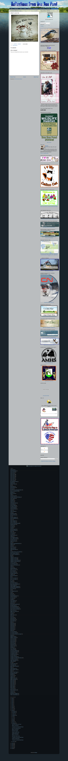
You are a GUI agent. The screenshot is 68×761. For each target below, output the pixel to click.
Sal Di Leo (12, 612)
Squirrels (11, 630)
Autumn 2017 (12, 479)
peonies (11, 593)
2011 (12, 748)
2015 (12, 743)
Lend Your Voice (42, 8)
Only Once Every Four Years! (16, 724)
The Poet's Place (13, 655)
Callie (11, 494)
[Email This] (23, 44)
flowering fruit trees (13, 530)
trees (11, 662)
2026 (12, 698)
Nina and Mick (12, 588)
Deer (11, 516)
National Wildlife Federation (14, 586)
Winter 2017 (12, 685)
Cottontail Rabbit (13, 507)
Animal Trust (12, 473)
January (13, 741)
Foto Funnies (12, 532)
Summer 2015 (12, 641)
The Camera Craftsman (14, 650)
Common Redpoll (13, 505)
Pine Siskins (12, 598)
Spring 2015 (12, 625)
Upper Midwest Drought (14, 666)
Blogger (36, 752)
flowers (11, 531)
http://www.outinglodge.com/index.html (49, 327)
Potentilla (11, 599)
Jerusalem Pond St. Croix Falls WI (15, 551)
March (13, 721)
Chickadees (12, 500)
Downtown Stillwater (13, 517)
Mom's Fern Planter (13, 579)
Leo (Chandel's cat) (13, 563)
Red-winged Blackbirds (14, 606)
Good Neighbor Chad (13, 537)
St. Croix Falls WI (13, 631)
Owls (11, 592)
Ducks (11, 519)
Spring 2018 (12, 629)
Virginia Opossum (13, 668)
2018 (12, 707)
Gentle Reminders (13, 535)
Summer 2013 (12, 638)
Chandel (11, 499)
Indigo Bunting (12, 548)
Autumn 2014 (12, 475)
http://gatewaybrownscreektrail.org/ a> (49, 227)
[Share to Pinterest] (27, 44)
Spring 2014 (12, 624)
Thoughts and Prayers (13, 656)
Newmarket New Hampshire (14, 587)
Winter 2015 (12, 682)
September (14, 715)
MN (10, 576)
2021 (12, 703)
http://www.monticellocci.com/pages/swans (49, 337)
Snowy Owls (12, 617)
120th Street (12, 469)
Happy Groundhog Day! (16, 738)
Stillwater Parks (12, 636)
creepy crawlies (12, 511)
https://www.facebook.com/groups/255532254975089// (49, 206)
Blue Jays (11, 488)
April (13, 720)
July (13, 716)
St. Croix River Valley (13, 632)
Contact (25, 8)
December (14, 711)
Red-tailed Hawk (13, 605)
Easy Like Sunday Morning (14, 523)
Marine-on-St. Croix (13, 569)
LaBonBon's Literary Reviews (15, 560)
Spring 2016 (12, 626)
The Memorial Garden (13, 654)
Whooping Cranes (13, 673)
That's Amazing (12, 649)
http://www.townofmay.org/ (49, 270)
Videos (11, 667)
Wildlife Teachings (13, 679)
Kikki (11, 555)
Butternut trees (12, 493)
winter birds (12, 688)
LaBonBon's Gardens (13, 557)
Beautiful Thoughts (15, 730)
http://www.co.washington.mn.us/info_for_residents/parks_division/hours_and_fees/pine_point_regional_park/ (49, 255)
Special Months (12, 619)
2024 (12, 699)
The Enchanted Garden (14, 651)
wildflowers (12, 676)
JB (10, 550)
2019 (12, 706)
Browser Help (35, 8)
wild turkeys (12, 675)
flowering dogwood (13, 529)
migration (11, 574)
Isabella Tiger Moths (13, 549)
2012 (12, 747)
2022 (12, 702)
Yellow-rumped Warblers (14, 694)
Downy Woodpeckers (13, 518)
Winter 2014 (12, 681)
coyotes (11, 510)
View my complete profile (44, 153)
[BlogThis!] (24, 44)
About (21, 8)
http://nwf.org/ (49, 142)
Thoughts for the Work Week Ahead (16, 657)
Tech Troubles (12, 648)
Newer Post (12, 76)
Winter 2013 (12, 680)
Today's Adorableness (13, 660)
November (14, 712)
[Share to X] (25, 44)
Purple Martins (12, 601)
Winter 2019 (12, 687)
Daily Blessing (15, 45)
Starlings (11, 635)
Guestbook (30, 8)
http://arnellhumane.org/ (49, 362)
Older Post (36, 76)
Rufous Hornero (12, 610)
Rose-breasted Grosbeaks (14, 607)
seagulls (11, 613)
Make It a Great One (15, 725)
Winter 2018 (12, 686)
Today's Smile (12, 661)
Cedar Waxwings (13, 498)
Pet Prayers (12, 594)
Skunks (11, 616)
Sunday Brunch (12, 644)
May (13, 719)
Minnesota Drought (13, 575)
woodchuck (12, 692)
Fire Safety (12, 526)
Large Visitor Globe (46, 395)
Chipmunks (12, 501)
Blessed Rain (12, 486)
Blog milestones (12, 487)
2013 (12, 745)
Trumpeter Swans (13, 663)
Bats (11, 485)
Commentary (12, 504)
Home (12, 8)
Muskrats (11, 581)
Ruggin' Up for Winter (13, 611)
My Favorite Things (13, 582)
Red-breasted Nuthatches (14, 604)
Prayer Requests (13, 600)
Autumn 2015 (12, 476)
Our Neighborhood (13, 591)
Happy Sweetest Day (15, 733)
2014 (12, 744)
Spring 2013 (12, 623)
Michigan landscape (13, 573)
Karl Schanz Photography (14, 554)
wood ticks (12, 691)
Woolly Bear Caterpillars (14, 693)
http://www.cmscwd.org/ (49, 237)
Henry (11, 542)
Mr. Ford (11, 580)
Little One (11, 567)
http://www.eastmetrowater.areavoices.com (49, 316)
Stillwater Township (13, 637)
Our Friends (48, 8)
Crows (11, 512)
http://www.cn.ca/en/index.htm (49, 302)
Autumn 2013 (12, 474)
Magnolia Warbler (13, 568)
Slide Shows (16, 8)
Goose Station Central (13, 538)
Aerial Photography (13, 470)
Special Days (12, 618)
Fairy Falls (12, 525)
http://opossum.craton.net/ (49, 380)
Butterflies (11, 492)
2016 (12, 710)
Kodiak (11, 556)
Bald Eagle (12, 482)
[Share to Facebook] (26, 44)
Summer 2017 (12, 642)
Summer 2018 (12, 643)
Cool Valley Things (13, 506)
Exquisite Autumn (13, 524)
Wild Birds (11, 674)
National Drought (13, 585)
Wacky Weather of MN (13, 669)
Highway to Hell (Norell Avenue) (15, 543)
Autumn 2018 (12, 480)
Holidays (11, 544)
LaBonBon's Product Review (14, 561)
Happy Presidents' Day (15, 732)
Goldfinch (11, 536)
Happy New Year (13, 541)
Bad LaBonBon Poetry (13, 481)
